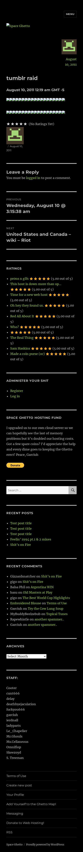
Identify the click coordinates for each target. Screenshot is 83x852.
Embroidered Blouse (25, 603)
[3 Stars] (17, 124)
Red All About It (22, 316)
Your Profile (15, 795)
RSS (9, 832)
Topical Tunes (57, 614)
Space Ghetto (14, 844)
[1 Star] (8, 124)
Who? (14, 327)
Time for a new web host (29, 295)
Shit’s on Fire (20, 545)
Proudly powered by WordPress (45, 844)
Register (16, 391)
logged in (33, 178)
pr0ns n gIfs (19, 278)
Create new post (19, 785)
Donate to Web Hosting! (25, 823)
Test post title (21, 523)
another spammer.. (49, 619)
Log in (15, 396)
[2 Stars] (12, 124)
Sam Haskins (20, 348)
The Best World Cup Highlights (46, 598)
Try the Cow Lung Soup (45, 608)
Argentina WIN (42, 587)
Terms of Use (57, 603)
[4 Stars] (21, 124)
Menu (70, 14)
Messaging (14, 813)
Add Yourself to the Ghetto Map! (31, 804)
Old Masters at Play (37, 592)
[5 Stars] (25, 124)
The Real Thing (22, 338)
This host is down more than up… (35, 284)
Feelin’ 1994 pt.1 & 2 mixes (30, 539)
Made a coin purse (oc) (27, 354)
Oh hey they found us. (27, 305)
